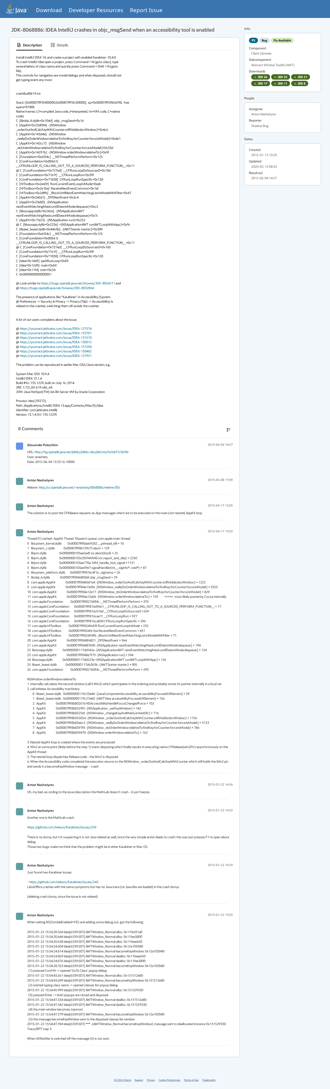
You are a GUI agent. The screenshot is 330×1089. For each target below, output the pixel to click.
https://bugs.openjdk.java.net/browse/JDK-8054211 (78, 283)
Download (49, 10)
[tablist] (124, 45)
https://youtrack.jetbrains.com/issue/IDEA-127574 (56, 328)
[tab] (29, 45)
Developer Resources (96, 10)
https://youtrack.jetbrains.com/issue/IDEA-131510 (56, 337)
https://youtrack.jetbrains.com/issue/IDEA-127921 (56, 356)
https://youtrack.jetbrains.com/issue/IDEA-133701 (56, 333)
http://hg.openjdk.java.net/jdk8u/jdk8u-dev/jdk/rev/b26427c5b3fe (81, 452)
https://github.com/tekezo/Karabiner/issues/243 (63, 882)
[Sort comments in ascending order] (228, 430)
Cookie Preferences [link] (169, 1080)
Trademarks (209, 1080)
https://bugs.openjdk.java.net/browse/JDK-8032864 (57, 288)
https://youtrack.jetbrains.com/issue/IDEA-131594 (56, 347)
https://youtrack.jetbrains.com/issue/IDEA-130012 (56, 342)
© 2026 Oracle (122, 1080)
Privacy (151, 1080)
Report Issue (146, 10)
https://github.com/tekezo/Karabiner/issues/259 (61, 827)
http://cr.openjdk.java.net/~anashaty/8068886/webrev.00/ (79, 487)
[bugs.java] (17, 8)
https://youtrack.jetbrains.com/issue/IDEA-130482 (56, 351)
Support (139, 1080)
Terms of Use (191, 1080)
